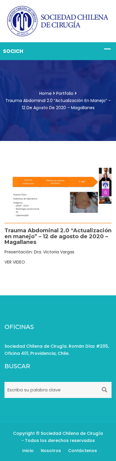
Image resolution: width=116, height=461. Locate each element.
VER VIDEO (14, 262)
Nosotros (51, 451)
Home (45, 93)
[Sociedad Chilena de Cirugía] (58, 21)
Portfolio (64, 93)
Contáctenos (82, 451)
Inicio (28, 451)
